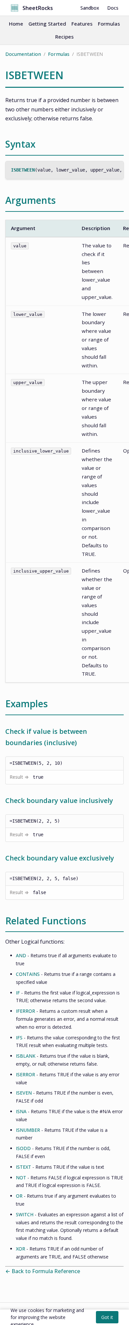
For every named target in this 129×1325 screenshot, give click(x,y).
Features (82, 23)
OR (19, 1196)
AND (21, 955)
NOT (21, 1177)
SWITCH (24, 1214)
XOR (20, 1249)
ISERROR (25, 1074)
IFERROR (25, 1011)
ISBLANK (25, 1056)
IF (18, 993)
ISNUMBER (28, 1130)
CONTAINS (28, 974)
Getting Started (47, 23)
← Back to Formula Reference (42, 1271)
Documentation (23, 54)
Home (16, 23)
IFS (19, 1037)
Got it (107, 1317)
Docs (112, 8)
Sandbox (89, 8)
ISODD (23, 1148)
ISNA (21, 1111)
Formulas (109, 23)
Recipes (64, 36)
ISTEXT (23, 1167)
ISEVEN (24, 1093)
